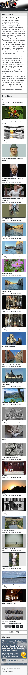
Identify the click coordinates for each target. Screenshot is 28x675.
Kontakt (4, 669)
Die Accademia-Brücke (9, 255)
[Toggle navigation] (26, 9)
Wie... (4, 439)
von (13, 142)
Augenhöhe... (6, 140)
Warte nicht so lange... (9, 548)
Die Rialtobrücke (7, 237)
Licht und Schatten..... (9, 603)
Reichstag (5, 421)
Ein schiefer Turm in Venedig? (11, 364)
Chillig (4, 494)
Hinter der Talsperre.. (8, 530)
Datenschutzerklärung (8, 671)
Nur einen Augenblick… (9, 621)
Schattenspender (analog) (10, 457)
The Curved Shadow (8, 512)
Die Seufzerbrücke (7, 218)
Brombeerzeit (6, 120)
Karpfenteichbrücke (8, 567)
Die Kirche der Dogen (8, 346)
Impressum (5, 673)
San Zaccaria (6, 309)
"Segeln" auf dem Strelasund (11, 585)
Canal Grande (6, 291)
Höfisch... (5, 475)
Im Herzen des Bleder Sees (10, 402)
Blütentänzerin (7, 273)
